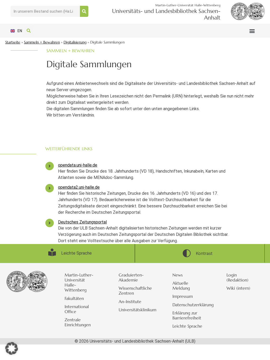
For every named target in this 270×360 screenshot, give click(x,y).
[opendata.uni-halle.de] (49, 166)
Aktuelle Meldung (181, 285)
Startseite (12, 42)
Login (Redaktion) (237, 277)
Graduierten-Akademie (131, 277)
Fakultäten (74, 298)
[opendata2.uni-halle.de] (49, 188)
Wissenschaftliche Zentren (135, 290)
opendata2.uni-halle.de (79, 187)
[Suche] (84, 11)
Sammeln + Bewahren (42, 42)
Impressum (182, 296)
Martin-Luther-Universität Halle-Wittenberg (79, 282)
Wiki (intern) (238, 288)
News (177, 275)
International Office (77, 309)
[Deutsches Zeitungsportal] (49, 223)
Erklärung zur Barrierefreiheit (186, 315)
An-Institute (130, 301)
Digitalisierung (75, 42)
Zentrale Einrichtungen (78, 322)
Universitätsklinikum (137, 309)
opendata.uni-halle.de (77, 165)
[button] (252, 30)
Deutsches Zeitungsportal (82, 222)
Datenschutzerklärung (191, 304)
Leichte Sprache (187, 326)
